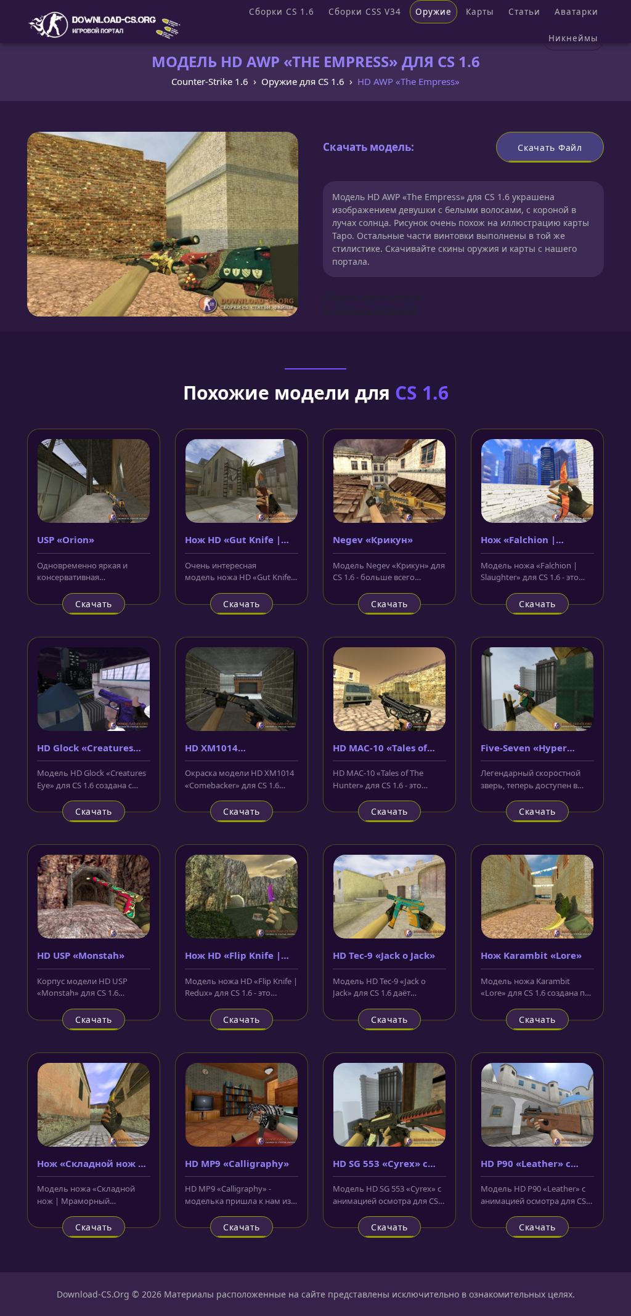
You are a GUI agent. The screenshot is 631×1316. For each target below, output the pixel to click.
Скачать (93, 604)
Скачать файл (550, 147)
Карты (480, 11)
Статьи (524, 11)
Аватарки (576, 11)
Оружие (433, 11)
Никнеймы (573, 38)
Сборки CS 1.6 (281, 11)
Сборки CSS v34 (364, 11)
